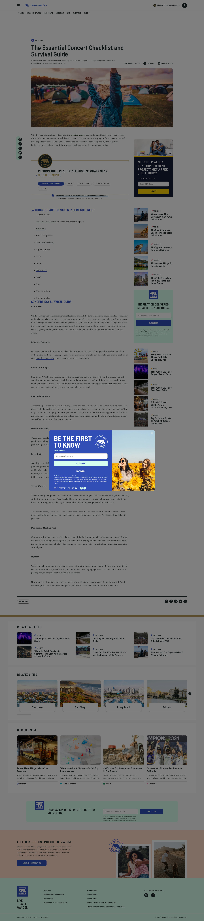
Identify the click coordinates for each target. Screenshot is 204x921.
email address (59, 451)
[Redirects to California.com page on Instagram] (81, 488)
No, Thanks (80, 471)
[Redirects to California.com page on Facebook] (84, 488)
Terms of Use (72, 481)
